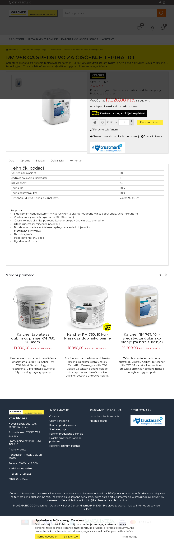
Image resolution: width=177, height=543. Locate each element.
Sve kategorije (58, 429)
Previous (160, 275)
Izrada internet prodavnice (144, 505)
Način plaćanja (98, 420)
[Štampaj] (95, 122)
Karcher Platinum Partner (64, 445)
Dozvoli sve (71, 536)
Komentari (75, 160)
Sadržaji (40, 160)
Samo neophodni (47, 536)
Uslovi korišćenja (59, 420)
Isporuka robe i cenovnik (104, 416)
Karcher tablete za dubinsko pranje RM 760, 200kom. (33, 338)
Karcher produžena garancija (66, 433)
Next (165, 275)
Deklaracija (57, 160)
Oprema (25, 160)
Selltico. (87, 509)
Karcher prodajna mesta (63, 425)
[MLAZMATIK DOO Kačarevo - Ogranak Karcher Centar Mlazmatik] (26, 412)
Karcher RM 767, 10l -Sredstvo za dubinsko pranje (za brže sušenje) (142, 338)
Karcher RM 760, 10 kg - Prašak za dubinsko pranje (87, 336)
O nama (54, 416)
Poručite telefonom (105, 129)
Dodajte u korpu (150, 122)
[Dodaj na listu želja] (103, 122)
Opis (11, 160)
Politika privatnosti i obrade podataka (65, 440)
